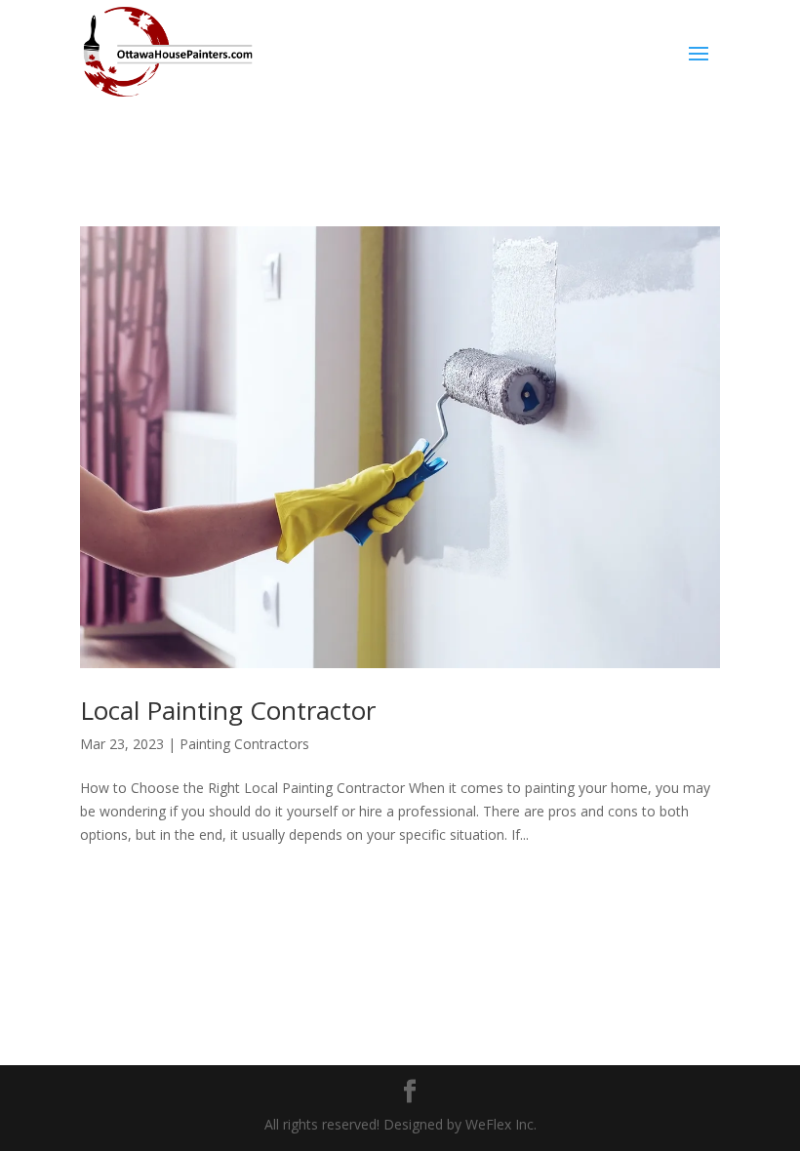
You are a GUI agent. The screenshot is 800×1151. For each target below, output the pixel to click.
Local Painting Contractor (228, 710)
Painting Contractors (244, 743)
